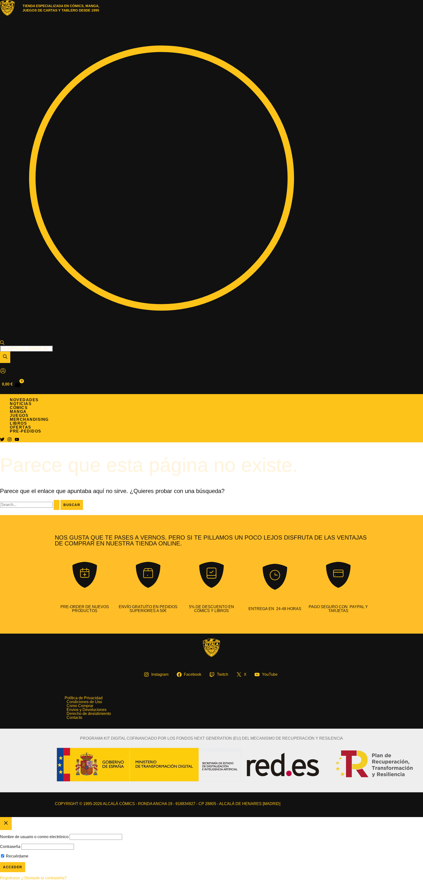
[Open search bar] (2, 343)
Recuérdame (16, 856)
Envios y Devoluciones (86, 710)
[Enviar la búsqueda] (56, 505)
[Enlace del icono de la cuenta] (3, 371)
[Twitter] (2, 440)
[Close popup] (6, 823)
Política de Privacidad (84, 698)
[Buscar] (5, 357)
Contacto (74, 718)
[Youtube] (17, 440)
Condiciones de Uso (84, 702)
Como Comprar (80, 706)
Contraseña (10, 846)
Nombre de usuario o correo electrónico (34, 837)
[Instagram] (9, 440)
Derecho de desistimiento (89, 714)
